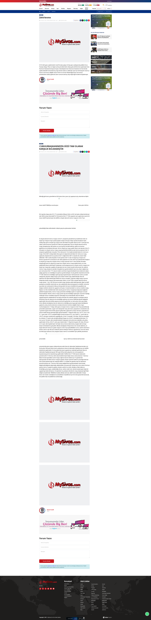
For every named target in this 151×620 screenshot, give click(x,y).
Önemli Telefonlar (67, 588)
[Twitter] (43, 589)
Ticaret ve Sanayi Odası (106, 598)
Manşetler (104, 591)
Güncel (40, 8)
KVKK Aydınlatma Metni (69, 586)
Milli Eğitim (93, 600)
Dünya (52, 8)
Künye (65, 585)
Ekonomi (47, 8)
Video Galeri (82, 607)
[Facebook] (40, 589)
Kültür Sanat (86, 8)
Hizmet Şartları (67, 594)
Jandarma (104, 609)
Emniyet (82, 598)
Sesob (81, 600)
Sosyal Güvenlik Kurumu (94, 584)
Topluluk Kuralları (67, 591)
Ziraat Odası (104, 602)
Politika (63, 8)
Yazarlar (94, 8)
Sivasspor (104, 596)
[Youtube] (51, 589)
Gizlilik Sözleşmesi (67, 596)
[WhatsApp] (147, 614)
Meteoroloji (104, 600)
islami (81, 595)
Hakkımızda (66, 583)
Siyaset (92, 609)
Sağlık (81, 8)
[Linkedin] (48, 589)
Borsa (103, 604)
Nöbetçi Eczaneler (94, 607)
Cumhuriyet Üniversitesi (85, 596)
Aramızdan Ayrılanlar (106, 593)
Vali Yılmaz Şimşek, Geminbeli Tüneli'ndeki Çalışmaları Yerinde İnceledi (85, 1)
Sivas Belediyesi (94, 596)
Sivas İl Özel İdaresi (95, 598)
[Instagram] (46, 589)
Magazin (69, 8)
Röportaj (93, 593)
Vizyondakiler (94, 606)
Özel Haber (82, 593)
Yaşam (103, 589)
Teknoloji (75, 8)
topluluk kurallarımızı (51, 135)
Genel (81, 584)
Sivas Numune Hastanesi (105, 608)
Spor (58, 8)
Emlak (81, 604)
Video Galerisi (108, 11)
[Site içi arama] (105, 8)
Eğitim (81, 591)
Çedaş (92, 604)
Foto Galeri (104, 606)
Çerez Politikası (67, 590)
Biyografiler (82, 606)
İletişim (65, 597)
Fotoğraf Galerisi (101, 11)
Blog (81, 609)
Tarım (92, 602)
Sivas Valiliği (104, 595)
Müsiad (81, 602)
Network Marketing (95, 595)
